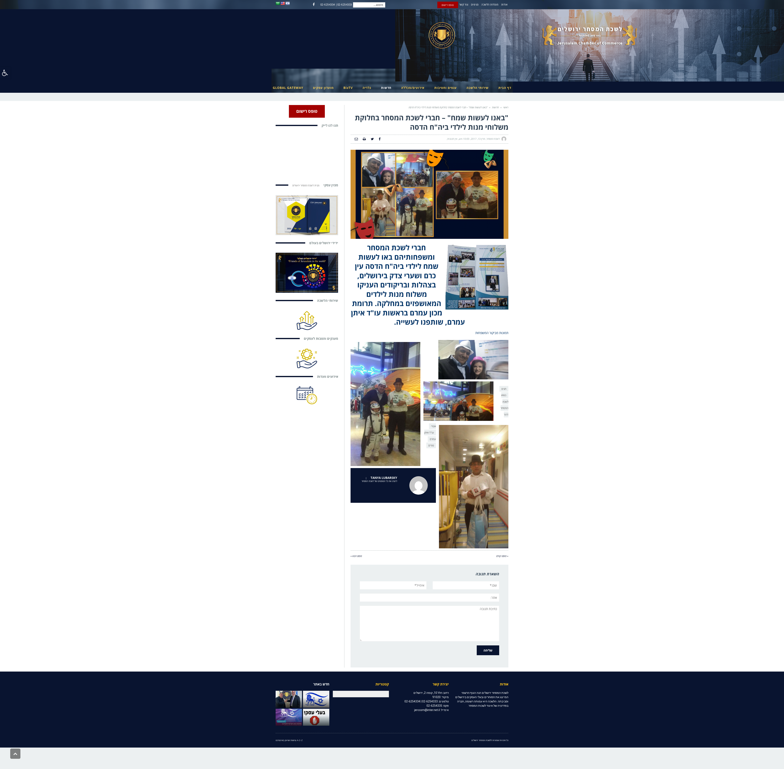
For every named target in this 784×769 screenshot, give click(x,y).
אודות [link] (504, 4)
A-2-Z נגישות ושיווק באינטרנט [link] (289, 740)
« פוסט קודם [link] (502, 556)
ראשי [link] (505, 107)
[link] (5, 72)
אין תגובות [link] (452, 139)
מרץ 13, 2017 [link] (478, 139)
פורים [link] (431, 445)
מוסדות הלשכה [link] (489, 4)
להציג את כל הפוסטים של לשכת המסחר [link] (379, 481)
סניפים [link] (475, 4)
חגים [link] (503, 389)
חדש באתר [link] (321, 684)
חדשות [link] (495, 107)
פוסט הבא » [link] (356, 556)
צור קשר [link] (463, 4)
